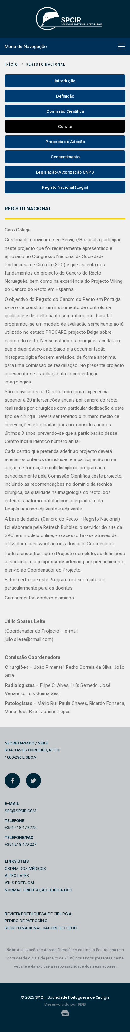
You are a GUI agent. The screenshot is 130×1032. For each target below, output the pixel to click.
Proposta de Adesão (65, 141)
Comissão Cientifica (65, 111)
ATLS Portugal (20, 882)
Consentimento (65, 157)
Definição (65, 96)
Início (11, 64)
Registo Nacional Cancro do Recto (42, 928)
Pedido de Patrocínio (26, 920)
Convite (65, 126)
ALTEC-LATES (17, 875)
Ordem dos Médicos (25, 868)
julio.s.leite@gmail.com (28, 639)
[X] (33, 780)
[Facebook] (12, 780)
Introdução (65, 81)
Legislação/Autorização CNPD (65, 172)
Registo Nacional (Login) (65, 187)
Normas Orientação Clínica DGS (38, 890)
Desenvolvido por (65, 1004)
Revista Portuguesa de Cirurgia (38, 913)
